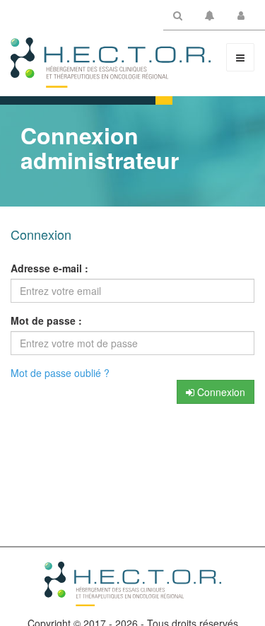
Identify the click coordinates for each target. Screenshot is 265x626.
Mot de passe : (46, 320)
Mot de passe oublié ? (60, 373)
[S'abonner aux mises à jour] (210, 17)
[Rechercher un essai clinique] (177, 17)
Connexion (219, 392)
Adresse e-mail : (49, 268)
